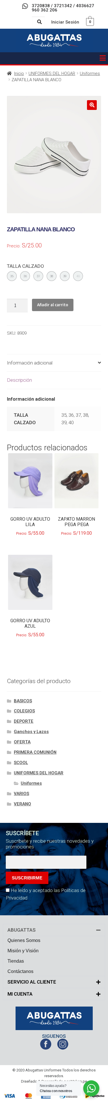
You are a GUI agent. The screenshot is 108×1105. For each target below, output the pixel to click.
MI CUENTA (20, 994)
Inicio (19, 73)
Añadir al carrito (52, 304)
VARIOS (21, 793)
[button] (102, 58)
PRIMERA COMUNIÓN (35, 752)
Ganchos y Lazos (31, 731)
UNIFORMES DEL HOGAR (52, 73)
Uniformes (90, 73)
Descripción (19, 380)
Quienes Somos (23, 940)
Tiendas (15, 961)
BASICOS (23, 700)
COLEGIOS (24, 711)
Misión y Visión (23, 950)
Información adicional (29, 363)
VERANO (22, 804)
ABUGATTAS (21, 930)
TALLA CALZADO (25, 266)
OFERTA (22, 742)
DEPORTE (23, 721)
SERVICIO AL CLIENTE (31, 982)
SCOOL (21, 762)
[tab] (54, 363)
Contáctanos (20, 971)
